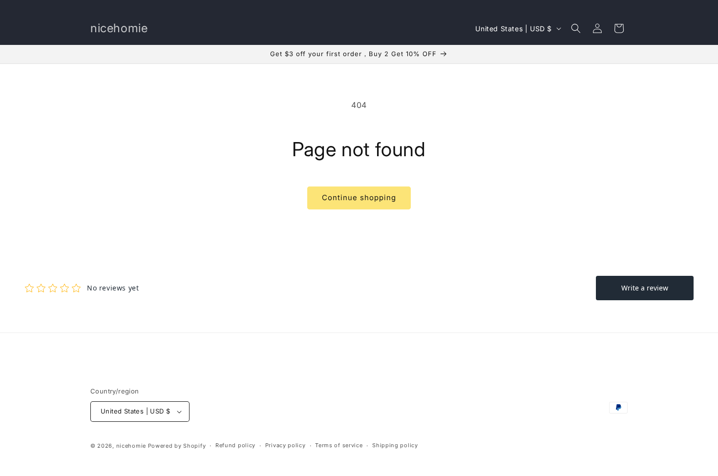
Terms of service (338, 445)
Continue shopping (359, 197)
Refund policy (235, 445)
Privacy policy (285, 445)
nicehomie (131, 445)
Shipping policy (395, 445)
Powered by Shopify (177, 445)
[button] (576, 28)
